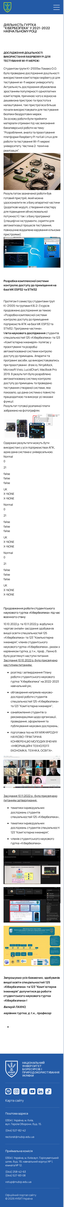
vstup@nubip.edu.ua (18, 1182)
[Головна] (7, 7)
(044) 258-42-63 (15, 1172)
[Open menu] (56, 7)
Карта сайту (14, 1100)
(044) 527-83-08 (15, 1175)
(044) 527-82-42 (15, 1130)
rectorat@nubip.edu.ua (19, 1137)
